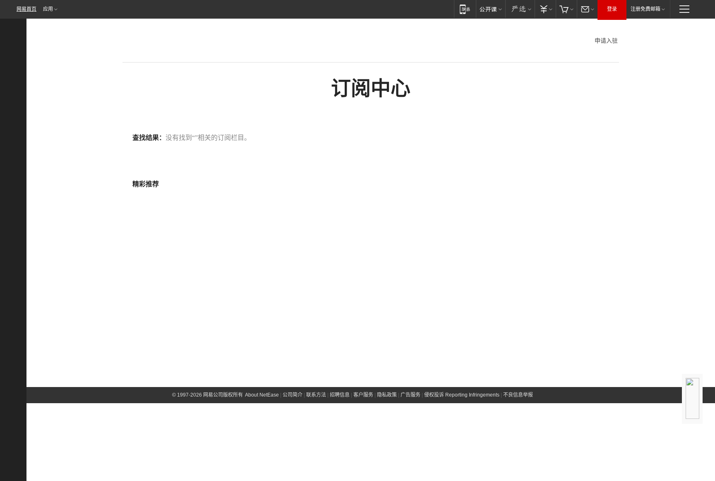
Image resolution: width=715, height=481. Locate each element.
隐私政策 (387, 395)
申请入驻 (606, 40)
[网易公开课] (490, 9)
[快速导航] (684, 9)
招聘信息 (340, 395)
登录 (612, 9)
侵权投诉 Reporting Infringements (461, 395)
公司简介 (292, 395)
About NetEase (262, 395)
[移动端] (465, 9)
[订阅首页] (16, 38)
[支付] (545, 9)
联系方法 (316, 395)
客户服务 (363, 395)
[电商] (566, 9)
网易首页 (26, 9)
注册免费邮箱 (645, 9)
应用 (48, 9)
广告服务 (410, 395)
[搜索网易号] (16, 56)
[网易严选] (520, 9)
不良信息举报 (518, 395)
